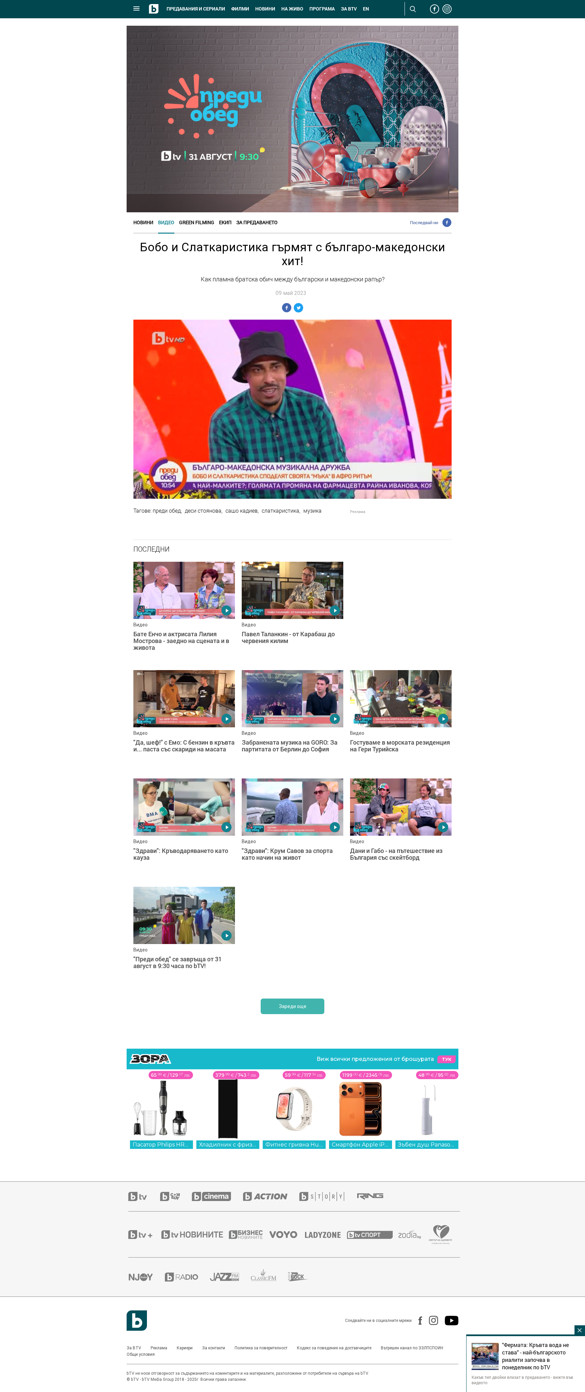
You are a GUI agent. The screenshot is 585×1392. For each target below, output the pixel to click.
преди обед (167, 510)
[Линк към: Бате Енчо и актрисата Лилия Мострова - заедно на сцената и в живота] (184, 612)
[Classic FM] (269, 1277)
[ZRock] (304, 1277)
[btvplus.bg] (144, 1234)
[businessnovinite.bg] (249, 1234)
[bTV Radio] (187, 1277)
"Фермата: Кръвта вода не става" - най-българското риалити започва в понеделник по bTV (535, 1356)
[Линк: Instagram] (430, 1320)
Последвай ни (424, 222)
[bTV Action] (271, 1196)
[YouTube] (448, 1320)
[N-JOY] (146, 1277)
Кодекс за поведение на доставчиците (334, 1348)
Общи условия (141, 1354)
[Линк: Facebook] (417, 1320)
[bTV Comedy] (176, 1196)
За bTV (349, 9)
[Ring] (376, 1196)
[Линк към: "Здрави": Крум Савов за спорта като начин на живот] (292, 829)
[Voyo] (287, 1234)
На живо (292, 9)
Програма (322, 9)
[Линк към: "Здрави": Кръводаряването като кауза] (184, 829)
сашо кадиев (241, 510)
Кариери (185, 1348)
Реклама (159, 1348)
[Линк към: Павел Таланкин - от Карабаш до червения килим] (292, 612)
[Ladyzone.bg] (326, 1234)
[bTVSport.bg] (372, 1234)
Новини (265, 9)
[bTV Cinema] (217, 1196)
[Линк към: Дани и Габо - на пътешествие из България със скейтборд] (401, 829)
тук (446, 1059)
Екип (225, 222)
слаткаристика (280, 510)
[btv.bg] (144, 1196)
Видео (166, 222)
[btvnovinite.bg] (194, 1234)
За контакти (213, 1348)
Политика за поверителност (261, 1348)
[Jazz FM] (230, 1277)
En (366, 9)
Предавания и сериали (196, 9)
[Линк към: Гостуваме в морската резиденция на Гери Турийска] (401, 721)
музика (312, 510)
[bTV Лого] (137, 1320)
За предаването (257, 222)
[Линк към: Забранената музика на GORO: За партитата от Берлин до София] (292, 721)
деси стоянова (203, 510)
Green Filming (196, 222)
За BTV (134, 1348)
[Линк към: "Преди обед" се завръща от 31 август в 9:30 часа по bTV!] (184, 937)
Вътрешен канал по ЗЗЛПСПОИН (412, 1348)
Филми (240, 9)
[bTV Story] (327, 1196)
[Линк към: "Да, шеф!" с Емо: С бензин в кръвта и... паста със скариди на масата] (184, 721)
